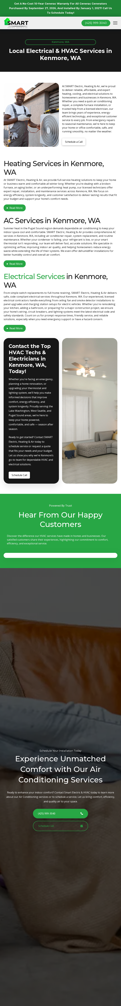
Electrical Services (34, 276)
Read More (16, 208)
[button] (115, 23)
